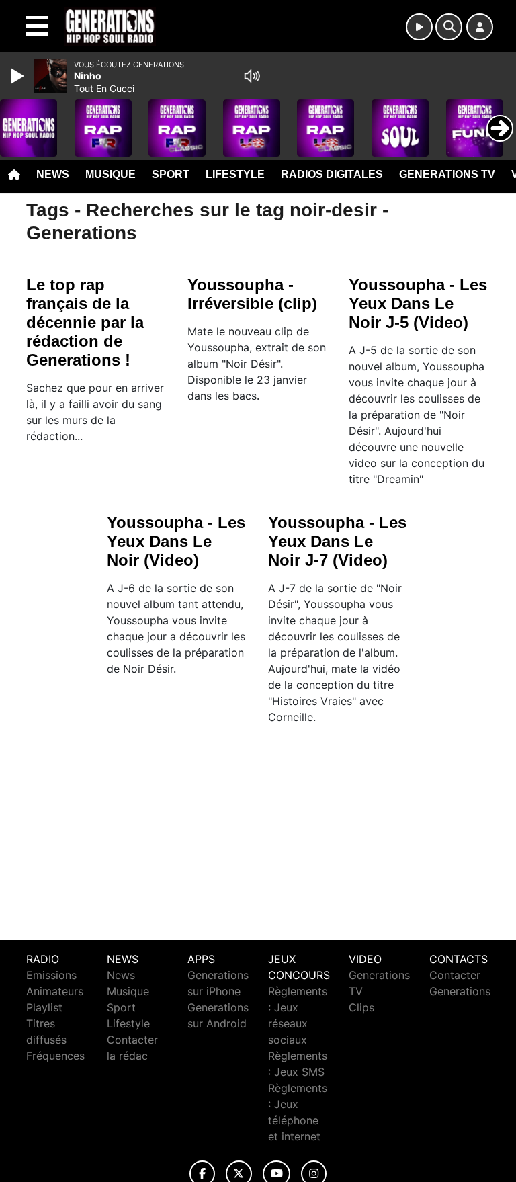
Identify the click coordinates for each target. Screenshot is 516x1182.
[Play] (19, 76)
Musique (110, 174)
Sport (170, 174)
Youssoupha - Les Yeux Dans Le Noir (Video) (176, 541)
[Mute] (252, 76)
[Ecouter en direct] (419, 26)
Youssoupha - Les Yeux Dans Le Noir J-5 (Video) (418, 303)
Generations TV (447, 174)
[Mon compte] (479, 26)
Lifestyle (235, 174)
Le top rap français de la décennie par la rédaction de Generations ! (85, 322)
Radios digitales (332, 174)
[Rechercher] (448, 26)
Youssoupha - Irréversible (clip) (252, 294)
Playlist (44, 1007)
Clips (361, 1007)
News (52, 174)
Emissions (51, 975)
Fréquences (55, 1055)
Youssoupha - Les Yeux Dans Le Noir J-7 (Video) (337, 541)
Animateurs (54, 991)
